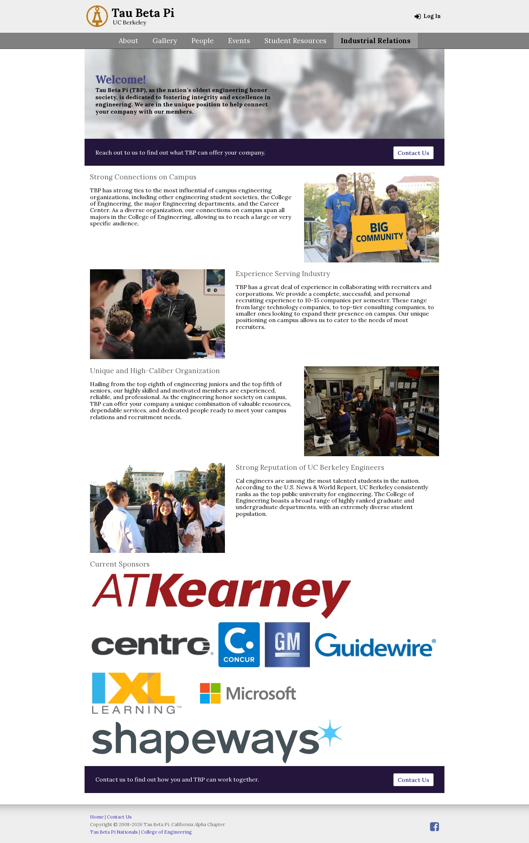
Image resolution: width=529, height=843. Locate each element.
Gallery (165, 40)
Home (97, 817)
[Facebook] (434, 826)
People (202, 40)
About (128, 40)
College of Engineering (166, 832)
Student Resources (295, 40)
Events (239, 40)
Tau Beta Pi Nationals (114, 832)
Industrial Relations (376, 40)
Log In (431, 16)
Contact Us (413, 152)
